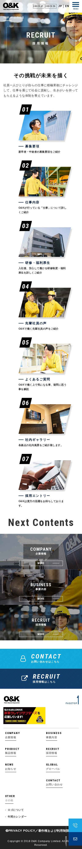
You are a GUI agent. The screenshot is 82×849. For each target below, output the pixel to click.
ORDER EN (50, 6)
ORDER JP (38, 6)
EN (67, 6)
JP (60, 6)
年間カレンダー (17, 816)
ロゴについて (16, 809)
